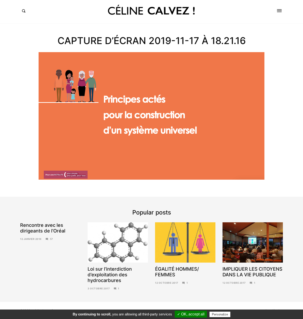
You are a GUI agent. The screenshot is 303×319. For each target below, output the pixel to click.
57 (51, 238)
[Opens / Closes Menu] (279, 11)
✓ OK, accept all (191, 314)
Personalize (220, 314)
